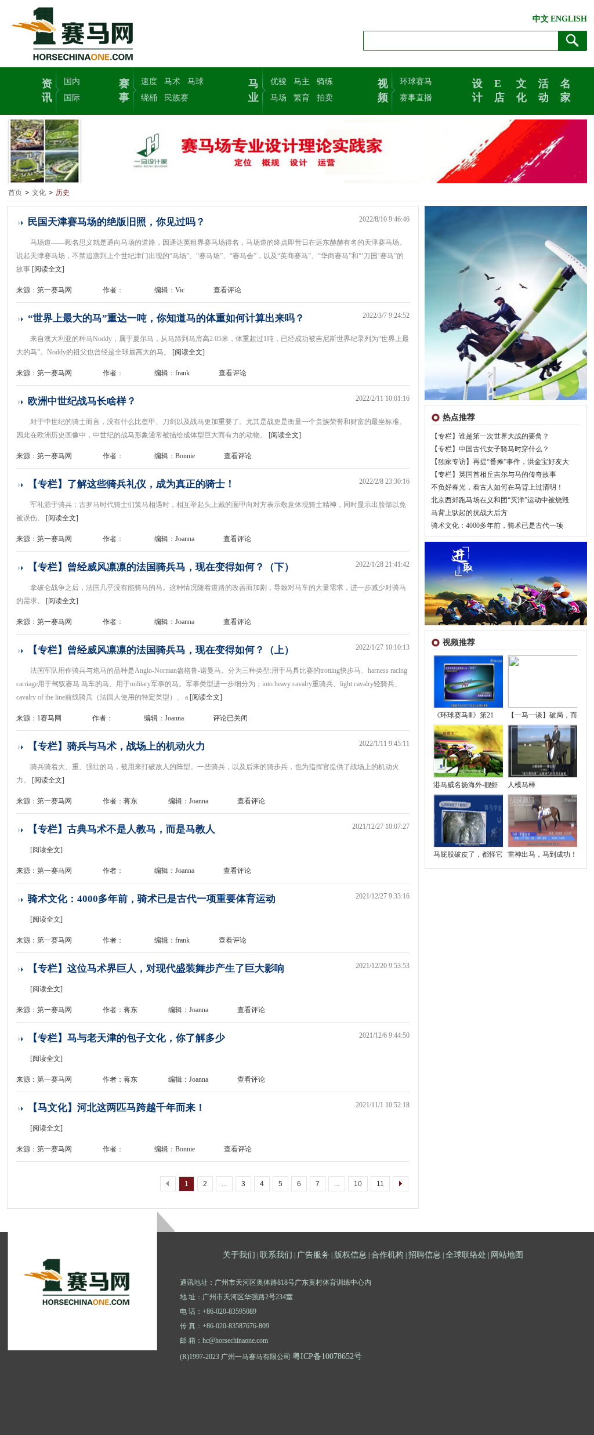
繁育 (302, 97)
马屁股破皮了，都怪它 (468, 854)
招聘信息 (424, 1255)
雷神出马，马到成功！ (542, 854)
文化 (521, 89)
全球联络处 (466, 1255)
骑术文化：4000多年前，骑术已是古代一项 (497, 525)
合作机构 (387, 1255)
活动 (543, 89)
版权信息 (350, 1255)
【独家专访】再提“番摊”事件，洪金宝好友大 (500, 462)
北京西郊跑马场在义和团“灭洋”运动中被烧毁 (500, 500)
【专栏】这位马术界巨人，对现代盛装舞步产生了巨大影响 (156, 968)
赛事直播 (416, 97)
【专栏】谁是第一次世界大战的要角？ (490, 436)
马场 (278, 97)
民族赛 (176, 97)
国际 (72, 97)
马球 (195, 81)
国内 (72, 81)
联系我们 (276, 1255)
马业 (253, 89)
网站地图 (507, 1255)
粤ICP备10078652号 (327, 1356)
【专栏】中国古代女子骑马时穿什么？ (490, 449)
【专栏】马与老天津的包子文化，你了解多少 (126, 1037)
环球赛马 (416, 81)
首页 (15, 193)
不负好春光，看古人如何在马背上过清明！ (497, 487)
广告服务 (313, 1255)
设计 (477, 89)
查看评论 (227, 290)
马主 (302, 81)
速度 (149, 81)
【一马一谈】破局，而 (542, 715)
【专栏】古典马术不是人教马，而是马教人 (121, 829)
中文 (541, 19)
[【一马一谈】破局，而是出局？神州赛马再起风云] (543, 705)
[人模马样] (543, 775)
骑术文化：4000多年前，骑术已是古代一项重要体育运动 (152, 898)
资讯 (47, 89)
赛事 (124, 89)
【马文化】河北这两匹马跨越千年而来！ (116, 1107)
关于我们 (239, 1255)
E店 (499, 89)
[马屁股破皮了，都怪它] (469, 844)
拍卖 (325, 97)
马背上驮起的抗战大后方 (469, 513)
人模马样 (521, 785)
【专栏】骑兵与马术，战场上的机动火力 (116, 746)
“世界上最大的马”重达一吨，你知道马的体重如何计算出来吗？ (166, 318)
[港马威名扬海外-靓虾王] (469, 775)
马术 (172, 81)
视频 (383, 89)
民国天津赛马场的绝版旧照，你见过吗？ (116, 221)
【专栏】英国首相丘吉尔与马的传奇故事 (493, 474)
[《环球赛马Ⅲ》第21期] (469, 705)
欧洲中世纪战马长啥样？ (82, 401)
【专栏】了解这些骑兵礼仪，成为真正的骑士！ (131, 484)
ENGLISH (568, 19)
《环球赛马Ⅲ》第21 (463, 715)
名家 (565, 89)
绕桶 (149, 97)
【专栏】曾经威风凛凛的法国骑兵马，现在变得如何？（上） (161, 649)
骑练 (325, 81)
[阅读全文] (48, 269)
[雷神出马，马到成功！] (543, 844)
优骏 (278, 81)
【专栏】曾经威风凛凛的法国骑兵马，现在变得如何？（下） (161, 566)
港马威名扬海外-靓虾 (465, 785)
